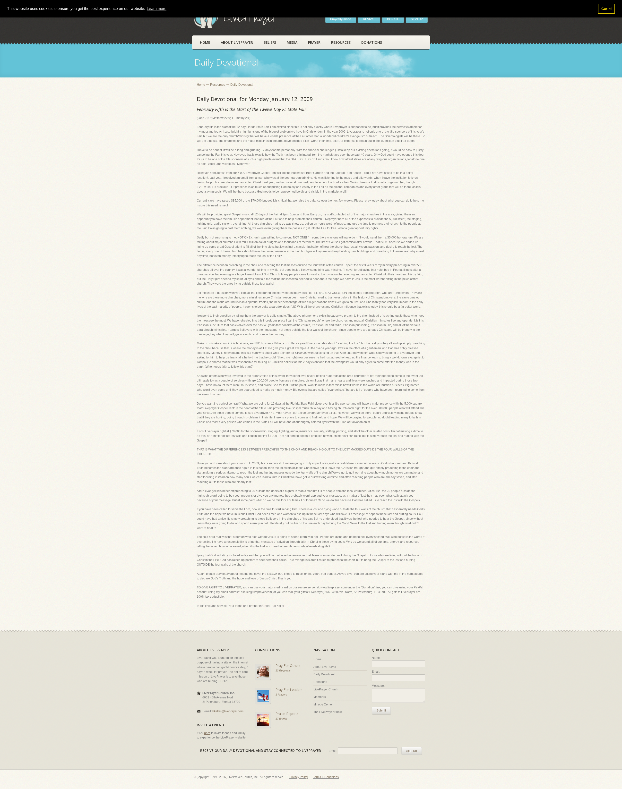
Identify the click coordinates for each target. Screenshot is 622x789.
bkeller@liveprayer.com (227, 711)
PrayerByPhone (340, 19)
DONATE (393, 19)
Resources (341, 42)
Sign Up (411, 751)
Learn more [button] (156, 9)
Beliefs (270, 42)
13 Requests (283, 670)
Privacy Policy (298, 777)
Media (292, 42)
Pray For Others (288, 665)
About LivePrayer (237, 42)
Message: (378, 685)
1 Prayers (281, 694)
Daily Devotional (324, 674)
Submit (381, 710)
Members (319, 697)
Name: (376, 658)
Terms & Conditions (326, 777)
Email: (376, 671)
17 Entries (281, 718)
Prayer (314, 42)
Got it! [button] (606, 9)
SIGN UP (417, 19)
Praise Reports (287, 713)
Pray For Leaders (289, 689)
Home (205, 42)
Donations (371, 42)
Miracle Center (323, 704)
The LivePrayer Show (327, 712)
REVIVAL (369, 19)
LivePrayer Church (325, 689)
